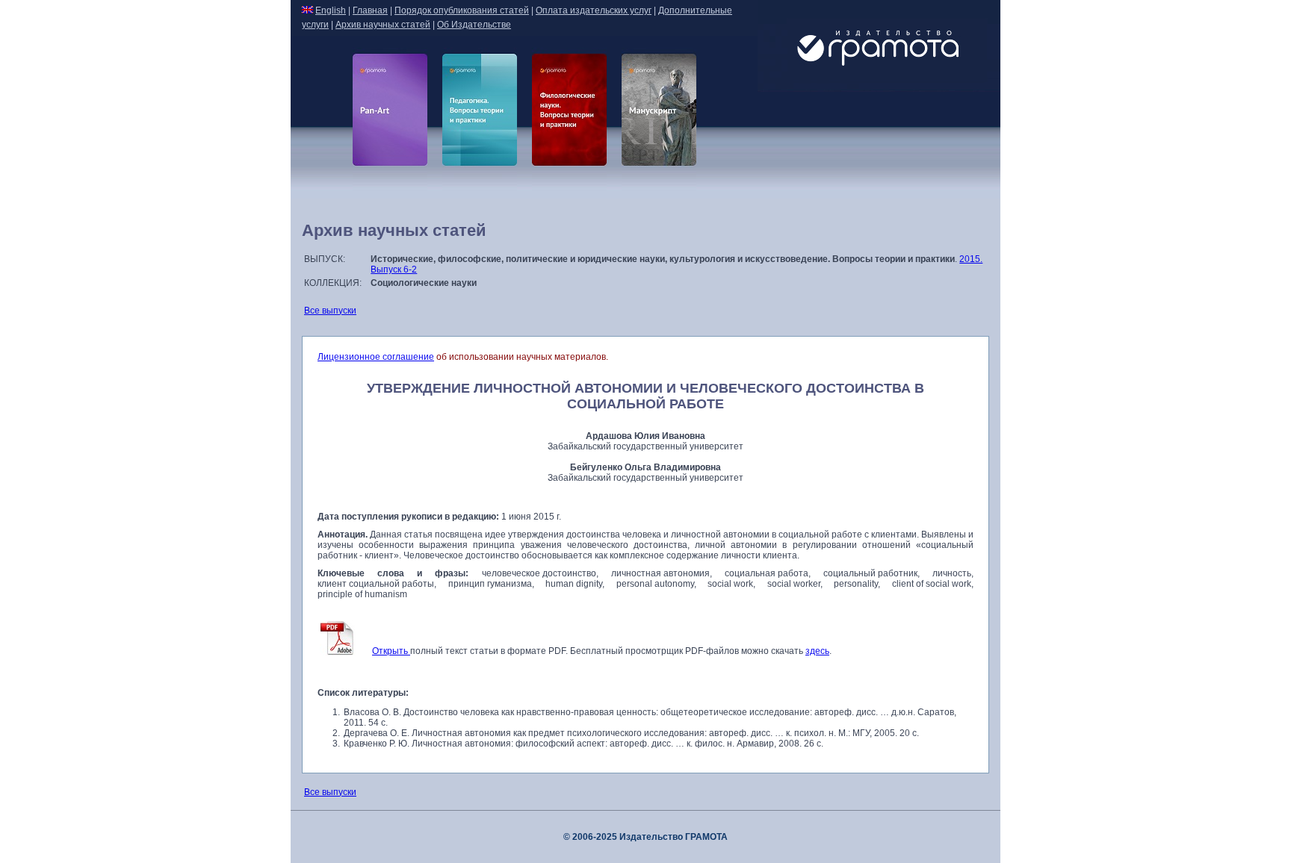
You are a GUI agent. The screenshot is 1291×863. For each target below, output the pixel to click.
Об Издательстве (474, 24)
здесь (817, 651)
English (330, 10)
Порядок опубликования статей (461, 10)
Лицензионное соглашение (376, 357)
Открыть (391, 651)
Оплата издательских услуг (593, 10)
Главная (370, 10)
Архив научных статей (382, 24)
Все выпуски (330, 310)
